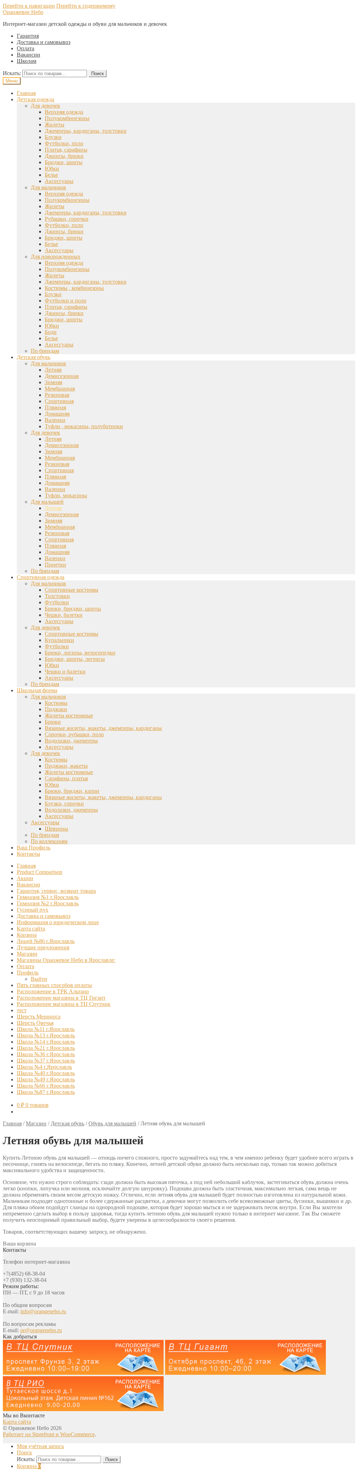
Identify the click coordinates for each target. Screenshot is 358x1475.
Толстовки (57, 596)
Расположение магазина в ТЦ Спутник (63, 1004)
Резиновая (57, 395)
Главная (26, 93)
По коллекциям (49, 841)
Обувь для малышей (112, 1123)
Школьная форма (37, 690)
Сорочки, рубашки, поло (74, 734)
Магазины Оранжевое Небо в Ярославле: (66, 960)
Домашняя (57, 414)
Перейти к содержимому (85, 6)
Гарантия (28, 36)
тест (22, 1010)
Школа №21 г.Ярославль (46, 1048)
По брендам (45, 351)
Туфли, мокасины (66, 495)
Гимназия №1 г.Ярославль (48, 897)
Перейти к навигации (29, 6)
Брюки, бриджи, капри (72, 791)
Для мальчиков (48, 187)
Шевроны (56, 829)
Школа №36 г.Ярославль (46, 1054)
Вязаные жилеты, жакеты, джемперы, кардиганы (103, 728)
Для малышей (47, 502)
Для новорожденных (55, 257)
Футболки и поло (65, 301)
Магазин (27, 954)
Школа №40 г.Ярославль (46, 1073)
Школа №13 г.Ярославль (46, 1035)
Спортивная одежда (40, 577)
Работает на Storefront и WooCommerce (49, 1434)
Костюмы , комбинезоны (74, 288)
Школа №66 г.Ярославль (46, 1086)
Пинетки (55, 565)
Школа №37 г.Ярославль (46, 1061)
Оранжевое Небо (23, 12)
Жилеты (54, 124)
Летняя (53, 370)
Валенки (55, 420)
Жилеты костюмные (69, 715)
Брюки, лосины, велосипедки (80, 653)
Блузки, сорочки (64, 803)
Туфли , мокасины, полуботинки (84, 426)
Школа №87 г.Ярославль (46, 1092)
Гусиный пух (32, 910)
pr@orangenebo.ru (41, 1330)
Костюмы (56, 703)
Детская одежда (35, 99)
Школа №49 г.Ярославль (46, 1079)
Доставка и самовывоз (43, 42)
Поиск (97, 73)
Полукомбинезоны (67, 118)
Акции (25, 878)
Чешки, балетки (64, 615)
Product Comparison (39, 872)
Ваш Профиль (33, 847)
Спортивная (59, 401)
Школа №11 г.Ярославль (45, 1029)
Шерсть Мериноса (38, 1017)
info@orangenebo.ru (43, 1311)
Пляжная (55, 407)
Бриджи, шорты (64, 162)
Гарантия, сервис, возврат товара (56, 891)
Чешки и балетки (65, 671)
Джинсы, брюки (64, 156)
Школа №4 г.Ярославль (44, 1067)
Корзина (27, 935)
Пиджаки (56, 709)
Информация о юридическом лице (58, 922)
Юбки (52, 168)
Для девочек (45, 106)
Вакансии (28, 55)
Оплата (25, 48)
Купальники (59, 640)
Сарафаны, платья (66, 778)
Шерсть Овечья (35, 1023)
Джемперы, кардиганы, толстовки (86, 131)
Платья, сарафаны (66, 150)
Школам (26, 61)
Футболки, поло (64, 143)
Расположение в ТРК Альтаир (53, 991)
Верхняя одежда (64, 112)
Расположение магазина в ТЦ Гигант (61, 998)
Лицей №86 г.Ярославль (45, 941)
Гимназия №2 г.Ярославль (48, 903)
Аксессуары (59, 181)
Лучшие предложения (43, 947)
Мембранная (60, 389)
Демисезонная (62, 376)
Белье (51, 175)
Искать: (12, 73)
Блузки (53, 137)
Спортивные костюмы (71, 590)
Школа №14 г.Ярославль (46, 1042)
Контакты (28, 854)
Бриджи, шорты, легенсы (75, 659)
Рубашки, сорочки (66, 219)
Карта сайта (31, 929)
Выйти (39, 979)
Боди (51, 332)
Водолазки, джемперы (71, 741)
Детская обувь (33, 357)
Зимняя (53, 382)
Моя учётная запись (40, 1446)
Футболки (57, 602)
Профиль (27, 973)
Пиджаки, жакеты (66, 766)
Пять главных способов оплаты (54, 985)
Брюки (53, 722)
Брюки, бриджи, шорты (73, 609)
